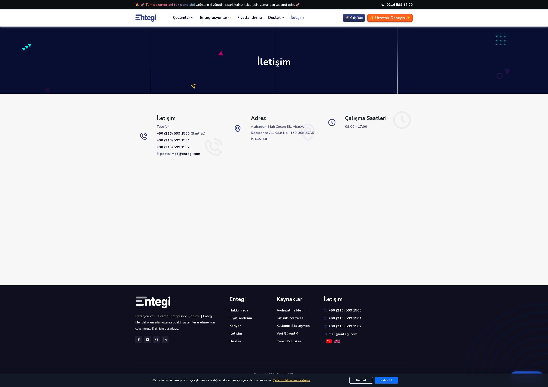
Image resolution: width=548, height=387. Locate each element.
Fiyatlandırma (249, 17)
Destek (235, 341)
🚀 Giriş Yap (354, 17)
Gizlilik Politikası (290, 318)
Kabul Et (386, 380)
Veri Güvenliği (288, 333)
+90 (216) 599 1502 (173, 147)
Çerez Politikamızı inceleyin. (291, 380)
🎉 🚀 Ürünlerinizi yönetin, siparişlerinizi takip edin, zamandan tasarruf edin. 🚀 (217, 5)
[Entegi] (179, 302)
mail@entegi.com (185, 153)
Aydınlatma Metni (291, 310)
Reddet (361, 380)
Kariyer (235, 325)
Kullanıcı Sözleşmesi (294, 325)
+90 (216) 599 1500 (173, 133)
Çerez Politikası (289, 341)
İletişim (297, 17)
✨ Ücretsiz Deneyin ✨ (390, 17)
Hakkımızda (238, 310)
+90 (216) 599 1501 (173, 140)
